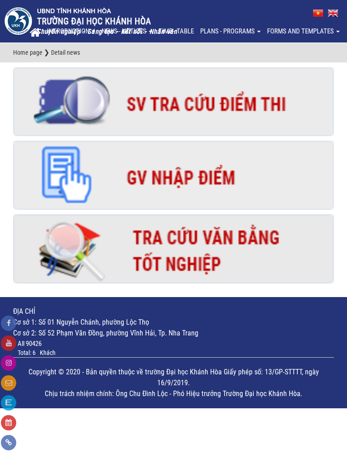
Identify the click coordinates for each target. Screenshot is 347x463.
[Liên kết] (8, 442)
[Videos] (8, 343)
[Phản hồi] (8, 383)
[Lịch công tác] (8, 422)
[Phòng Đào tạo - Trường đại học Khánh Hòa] (91, 21)
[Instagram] (8, 363)
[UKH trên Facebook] (8, 323)
